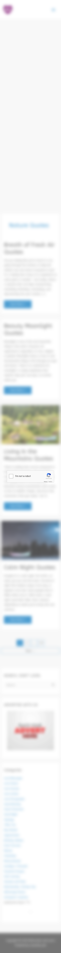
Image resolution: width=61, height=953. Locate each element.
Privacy (46, 481)
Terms (50, 481)
